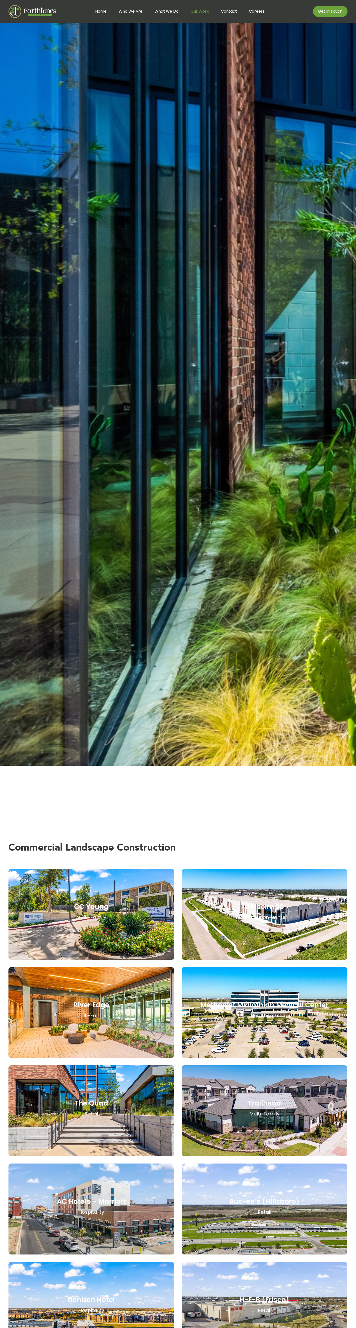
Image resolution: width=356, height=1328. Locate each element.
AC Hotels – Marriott (91, 1201)
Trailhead (264, 1103)
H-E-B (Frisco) (264, 1299)
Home (101, 11)
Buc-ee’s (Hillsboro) (264, 1201)
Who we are (130, 11)
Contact (229, 11)
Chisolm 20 (264, 906)
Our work (200, 11)
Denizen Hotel (91, 1299)
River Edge (91, 1005)
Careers (256, 11)
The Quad (91, 1103)
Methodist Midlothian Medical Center (264, 1005)
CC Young (91, 906)
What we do (166, 11)
